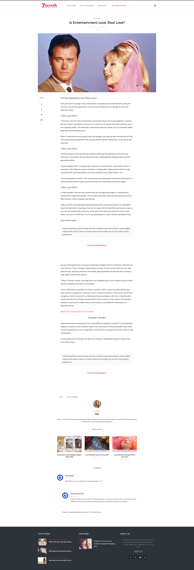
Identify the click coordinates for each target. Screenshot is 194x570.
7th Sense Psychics (77, 494)
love (61, 397)
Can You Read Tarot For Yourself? (97, 455)
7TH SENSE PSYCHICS (119, 6)
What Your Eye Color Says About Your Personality (66, 542)
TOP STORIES (71, 6)
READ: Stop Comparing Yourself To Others (77, 311)
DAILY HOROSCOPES (87, 6)
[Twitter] (41, 109)
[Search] (154, 5)
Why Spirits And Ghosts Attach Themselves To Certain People (71, 551)
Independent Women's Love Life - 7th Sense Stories (85, 512)
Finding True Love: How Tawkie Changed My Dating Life (104, 543)
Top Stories (62, 539)
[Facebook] (41, 104)
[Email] (41, 119)
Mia (97, 414)
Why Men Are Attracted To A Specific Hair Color (66, 560)
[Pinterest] (41, 114)
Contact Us (138, 551)
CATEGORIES (102, 6)
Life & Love (97, 18)
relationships (72, 397)
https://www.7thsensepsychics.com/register (114, 501)
